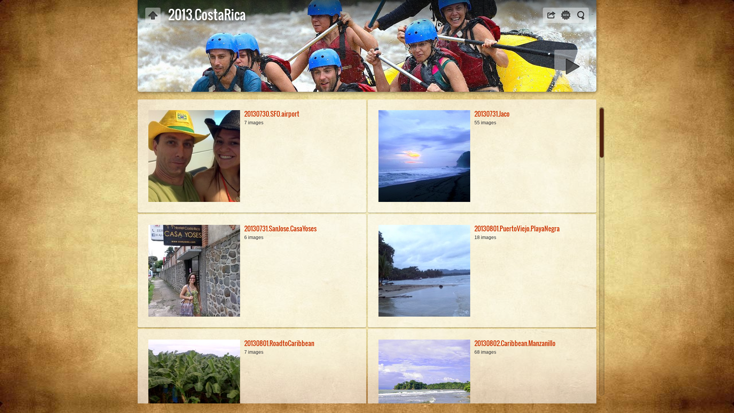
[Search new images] (565, 15)
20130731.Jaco (492, 114)
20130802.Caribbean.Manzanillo (514, 343)
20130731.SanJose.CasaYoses (280, 228)
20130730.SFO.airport (271, 114)
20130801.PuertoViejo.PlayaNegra (517, 228)
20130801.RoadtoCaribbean (279, 343)
